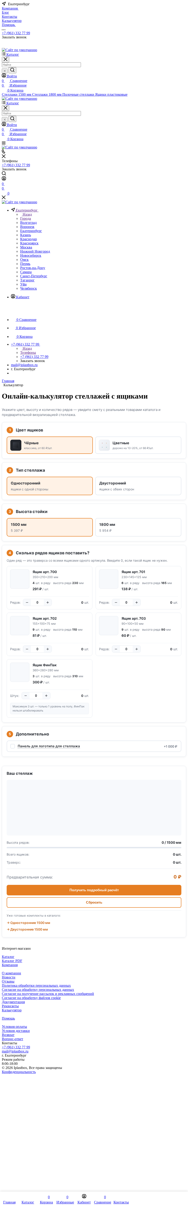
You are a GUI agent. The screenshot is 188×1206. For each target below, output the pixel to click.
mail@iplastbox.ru (24, 365)
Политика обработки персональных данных (36, 985)
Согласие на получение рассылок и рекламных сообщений (48, 994)
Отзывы (8, 981)
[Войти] (4, 179)
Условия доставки (16, 1031)
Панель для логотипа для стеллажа (49, 746)
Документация (13, 1002)
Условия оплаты (14, 1027)
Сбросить (94, 902)
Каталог (8, 957)
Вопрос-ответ (12, 1039)
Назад (27, 214)
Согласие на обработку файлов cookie (31, 998)
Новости (8, 977)
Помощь (8, 1018)
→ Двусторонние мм (27, 929)
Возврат (8, 1035)
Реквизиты (10, 1006)
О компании (11, 973)
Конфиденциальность (19, 1072)
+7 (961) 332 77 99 (16, 33)
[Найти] (12, 70)
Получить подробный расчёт (94, 890)
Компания (10, 965)
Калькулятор (12, 1010)
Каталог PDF (12, 961)
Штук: (14, 696)
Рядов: (15, 602)
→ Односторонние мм (28, 923)
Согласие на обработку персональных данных (38, 990)
